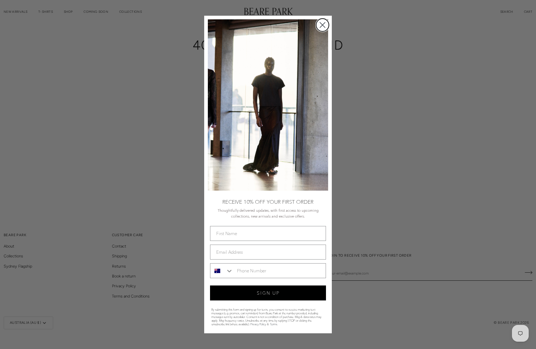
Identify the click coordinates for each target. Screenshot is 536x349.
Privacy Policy (258, 324)
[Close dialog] (322, 25)
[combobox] (221, 271)
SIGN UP (268, 293)
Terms (273, 324)
